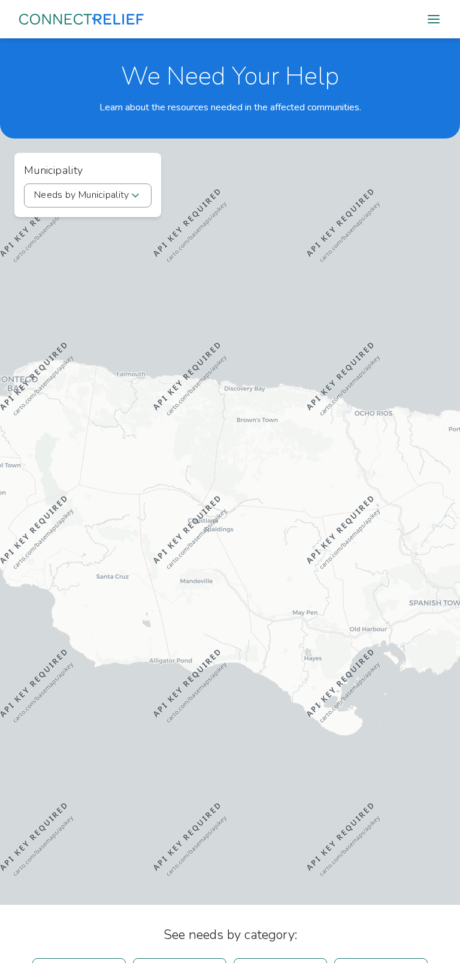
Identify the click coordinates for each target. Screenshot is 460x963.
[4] (230, 471)
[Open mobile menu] (433, 19)
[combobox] (88, 195)
